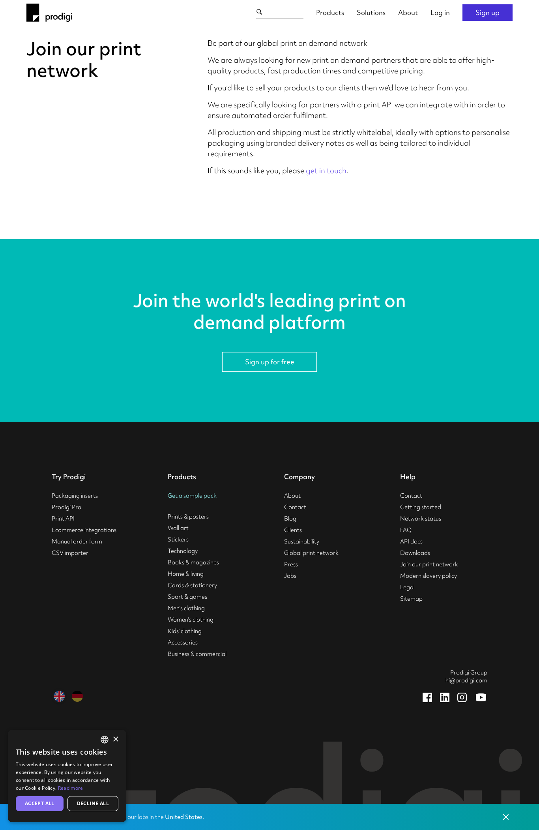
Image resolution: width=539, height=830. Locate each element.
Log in (440, 12)
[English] (59, 696)
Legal (407, 587)
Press (291, 564)
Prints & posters (188, 517)
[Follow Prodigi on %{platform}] (427, 697)
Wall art (178, 528)
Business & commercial (197, 654)
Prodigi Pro (66, 507)
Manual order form (77, 541)
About (408, 12)
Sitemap (411, 599)
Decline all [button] (93, 803)
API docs (411, 541)
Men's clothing (186, 608)
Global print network (311, 553)
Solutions (371, 12)
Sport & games (187, 597)
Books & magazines (193, 562)
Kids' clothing (185, 631)
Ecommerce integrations (84, 530)
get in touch (326, 170)
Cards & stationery (192, 585)
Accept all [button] (39, 803)
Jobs (290, 576)
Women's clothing (190, 620)
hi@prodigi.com (466, 680)
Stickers (178, 539)
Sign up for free (269, 361)
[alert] (67, 776)
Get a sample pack (192, 496)
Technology (183, 551)
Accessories (183, 642)
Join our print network (429, 564)
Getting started (420, 507)
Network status (420, 519)
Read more (70, 788)
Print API (63, 519)
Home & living (186, 574)
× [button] (115, 739)
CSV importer (70, 553)
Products (330, 12)
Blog (290, 519)
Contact (295, 507)
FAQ (406, 530)
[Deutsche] (77, 696)
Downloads (415, 553)
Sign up (487, 12)
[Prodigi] (49, 13)
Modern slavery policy (428, 576)
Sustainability (301, 541)
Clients (293, 530)
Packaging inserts (75, 496)
